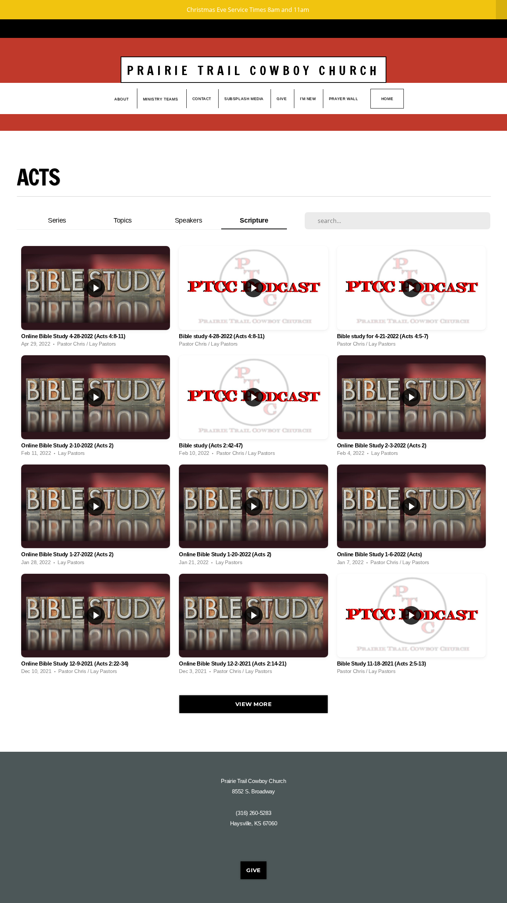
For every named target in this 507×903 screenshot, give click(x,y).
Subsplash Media (244, 99)
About (122, 99)
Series (57, 220)
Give (282, 99)
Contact (201, 99)
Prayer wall (343, 99)
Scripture (254, 220)
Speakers (188, 220)
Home (387, 99)
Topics (123, 220)
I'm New (308, 99)
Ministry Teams (161, 99)
